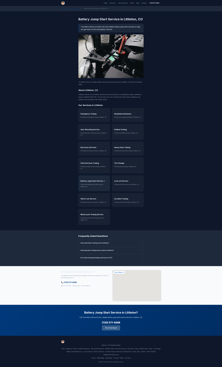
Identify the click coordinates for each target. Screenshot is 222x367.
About (132, 3)
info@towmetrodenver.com (111, 354)
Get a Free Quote (111, 328)
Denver (94, 358)
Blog (137, 3)
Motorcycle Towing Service (124, 351)
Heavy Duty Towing (132, 348)
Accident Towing (110, 351)
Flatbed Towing (109, 348)
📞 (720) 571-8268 (69, 282)
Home (105, 3)
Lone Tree (128, 358)
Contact (144, 3)
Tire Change (157, 348)
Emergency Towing (71, 348)
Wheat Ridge (100, 358)
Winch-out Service (99, 351)
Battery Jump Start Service (74, 8)
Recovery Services (120, 348)
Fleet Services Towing (146, 348)
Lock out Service (88, 351)
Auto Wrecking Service (97, 348)
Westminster (108, 358)
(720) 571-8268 (154, 3)
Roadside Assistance (84, 348)
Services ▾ (113, 3)
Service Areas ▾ (123, 3)
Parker (121, 358)
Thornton (116, 358)
